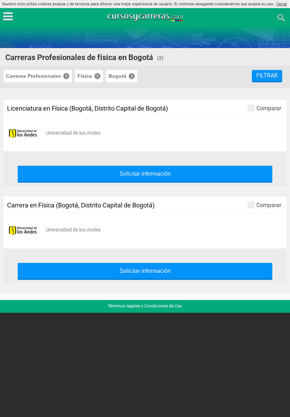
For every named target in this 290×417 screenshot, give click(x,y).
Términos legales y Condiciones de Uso (145, 306)
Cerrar (281, 4)
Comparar (268, 108)
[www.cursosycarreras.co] (146, 17)
